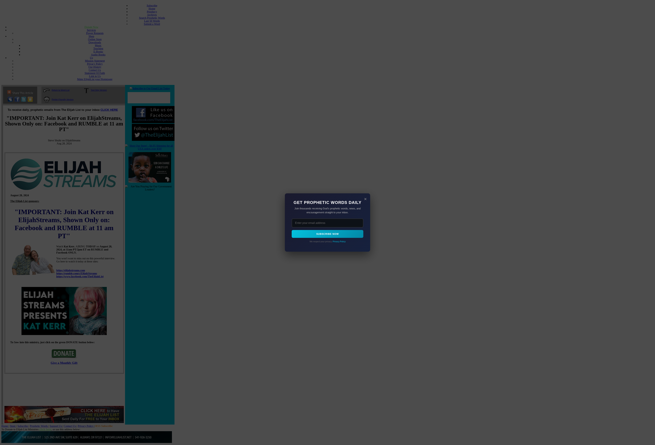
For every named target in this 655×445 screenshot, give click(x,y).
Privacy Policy (339, 241)
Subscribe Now (327, 234)
